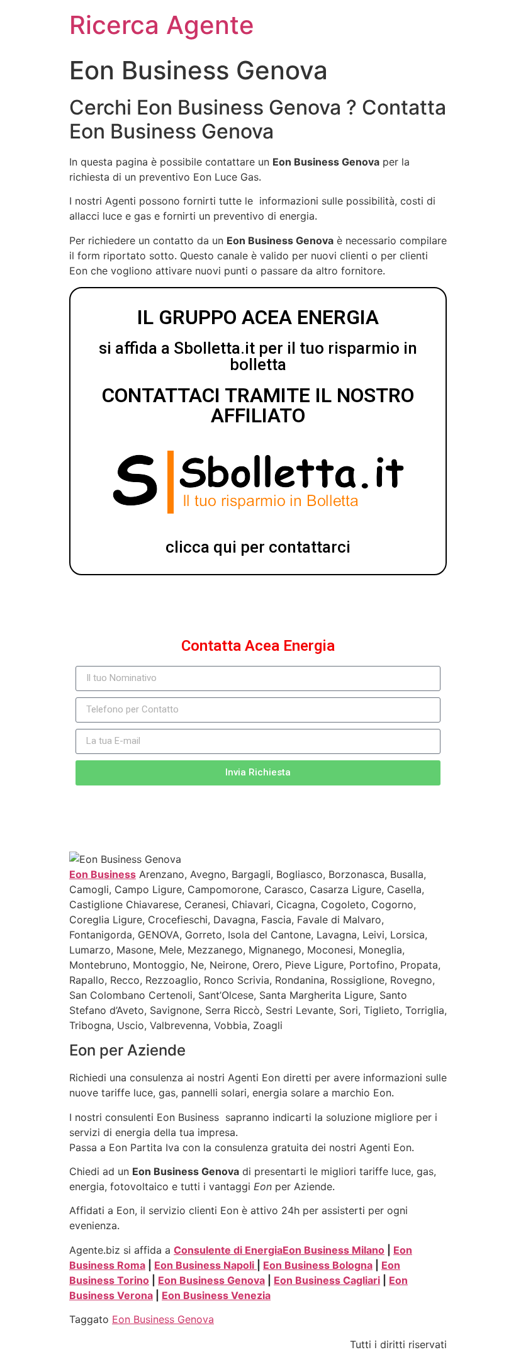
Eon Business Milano (333, 1250)
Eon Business (102, 874)
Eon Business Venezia (216, 1295)
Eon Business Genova (211, 1280)
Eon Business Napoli (205, 1265)
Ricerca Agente (161, 24)
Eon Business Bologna (318, 1265)
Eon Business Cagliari (327, 1280)
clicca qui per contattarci (258, 546)
